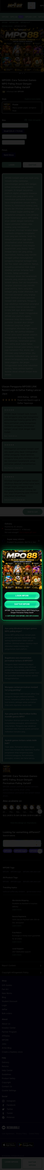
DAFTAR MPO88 (22, 604)
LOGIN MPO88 (22, 596)
